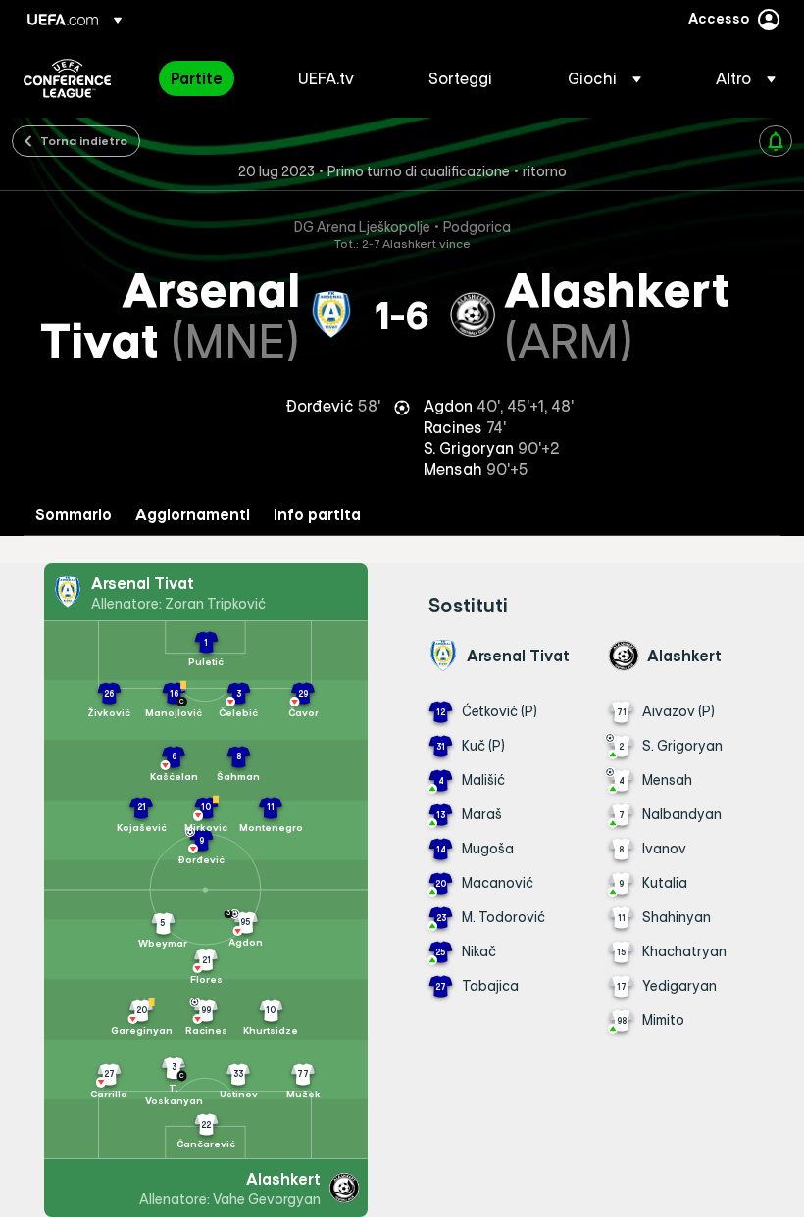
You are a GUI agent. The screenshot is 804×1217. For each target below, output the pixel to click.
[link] (196, 78)
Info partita (317, 515)
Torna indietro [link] (83, 140)
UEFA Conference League (67, 78)
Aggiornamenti (192, 515)
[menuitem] (210, 78)
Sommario (73, 515)
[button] (604, 78)
